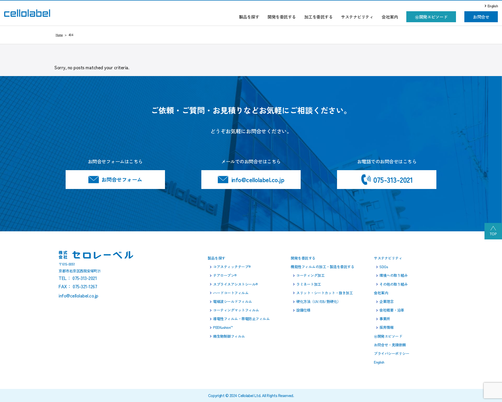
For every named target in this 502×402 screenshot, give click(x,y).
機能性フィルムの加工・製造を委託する (322, 266)
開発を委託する (281, 17)
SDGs (383, 266)
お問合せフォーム (121, 179)
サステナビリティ (357, 17)
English (493, 5)
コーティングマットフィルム (236, 310)
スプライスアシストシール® (235, 284)
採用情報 (386, 327)
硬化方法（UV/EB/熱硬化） (318, 301)
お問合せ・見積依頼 (390, 344)
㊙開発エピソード (431, 17)
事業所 (384, 318)
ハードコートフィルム (230, 292)
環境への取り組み (393, 275)
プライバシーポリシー (391, 353)
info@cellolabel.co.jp (257, 179)
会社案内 (390, 17)
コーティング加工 (310, 275)
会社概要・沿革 (391, 310)
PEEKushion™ (223, 327)
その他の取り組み (393, 284)
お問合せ (481, 17)
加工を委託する (318, 17)
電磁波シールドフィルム (232, 301)
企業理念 (386, 301)
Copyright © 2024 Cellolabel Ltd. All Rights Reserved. (251, 395)
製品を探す (249, 17)
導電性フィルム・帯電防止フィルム (241, 318)
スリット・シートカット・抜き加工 (324, 292)
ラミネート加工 (308, 284)
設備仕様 (303, 310)
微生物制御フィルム (229, 336)
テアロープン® (225, 275)
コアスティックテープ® (232, 266)
